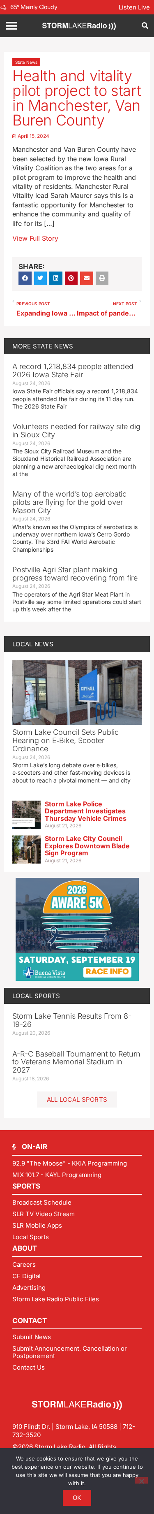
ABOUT (24, 1248)
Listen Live (134, 7)
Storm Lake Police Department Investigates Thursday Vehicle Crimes (85, 811)
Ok (77, 1498)
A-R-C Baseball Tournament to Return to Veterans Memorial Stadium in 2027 (76, 1062)
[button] (11, 25)
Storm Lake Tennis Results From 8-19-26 (71, 1020)
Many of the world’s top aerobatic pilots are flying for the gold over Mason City (69, 502)
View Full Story (35, 238)
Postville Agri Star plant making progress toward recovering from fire (75, 573)
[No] (141, 1480)
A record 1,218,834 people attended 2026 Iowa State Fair (72, 370)
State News (26, 62)
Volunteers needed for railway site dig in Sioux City (76, 430)
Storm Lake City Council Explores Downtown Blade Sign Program (87, 845)
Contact (29, 1321)
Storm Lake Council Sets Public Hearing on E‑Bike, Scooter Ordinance (65, 740)
